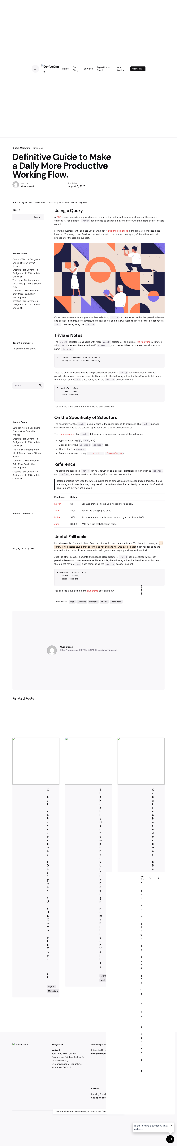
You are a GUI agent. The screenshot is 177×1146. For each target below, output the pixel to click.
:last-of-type (114, 453)
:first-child (95, 453)
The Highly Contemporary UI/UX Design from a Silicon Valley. (26, 283)
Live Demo (92, 590)
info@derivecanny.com (103, 1053)
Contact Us (138, 69)
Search (16, 209)
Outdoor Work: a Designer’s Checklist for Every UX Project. (26, 263)
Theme (104, 601)
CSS (59, 217)
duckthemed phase (118, 230)
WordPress (116, 601)
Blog (72, 601)
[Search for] (28, 385)
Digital (15, 148)
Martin (57, 503)
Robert (58, 517)
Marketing (25, 148)
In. (25, 548)
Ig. (19, 548)
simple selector (67, 434)
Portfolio (93, 601)
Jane (56, 524)
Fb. (14, 548)
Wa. (33, 548)
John (56, 510)
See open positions (101, 1097)
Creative (82, 601)
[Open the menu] (35, 69)
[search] (40, 385)
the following (143, 341)
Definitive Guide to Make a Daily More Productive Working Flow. (26, 294)
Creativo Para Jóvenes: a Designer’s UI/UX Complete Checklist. (26, 273)
